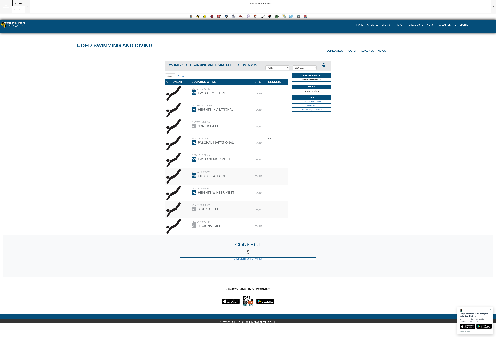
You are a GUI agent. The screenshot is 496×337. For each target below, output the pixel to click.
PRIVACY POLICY (229, 322)
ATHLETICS (372, 25)
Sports (464, 25)
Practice (181, 76)
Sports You (311, 105)
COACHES (367, 50)
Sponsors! (263, 289)
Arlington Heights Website (311, 109)
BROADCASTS (416, 25)
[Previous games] (27, 6)
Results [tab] (18, 10)
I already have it (465, 331)
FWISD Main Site (446, 25)
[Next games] (493, 6)
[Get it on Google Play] (484, 326)
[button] (387, 25)
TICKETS (400, 25)
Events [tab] (18, 3)
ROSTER (352, 50)
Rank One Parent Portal (311, 101)
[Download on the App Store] (467, 326)
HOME (359, 25)
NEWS (430, 25)
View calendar (267, 3)
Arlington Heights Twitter (248, 259)
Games (170, 76)
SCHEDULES (335, 50)
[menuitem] (191, 16)
